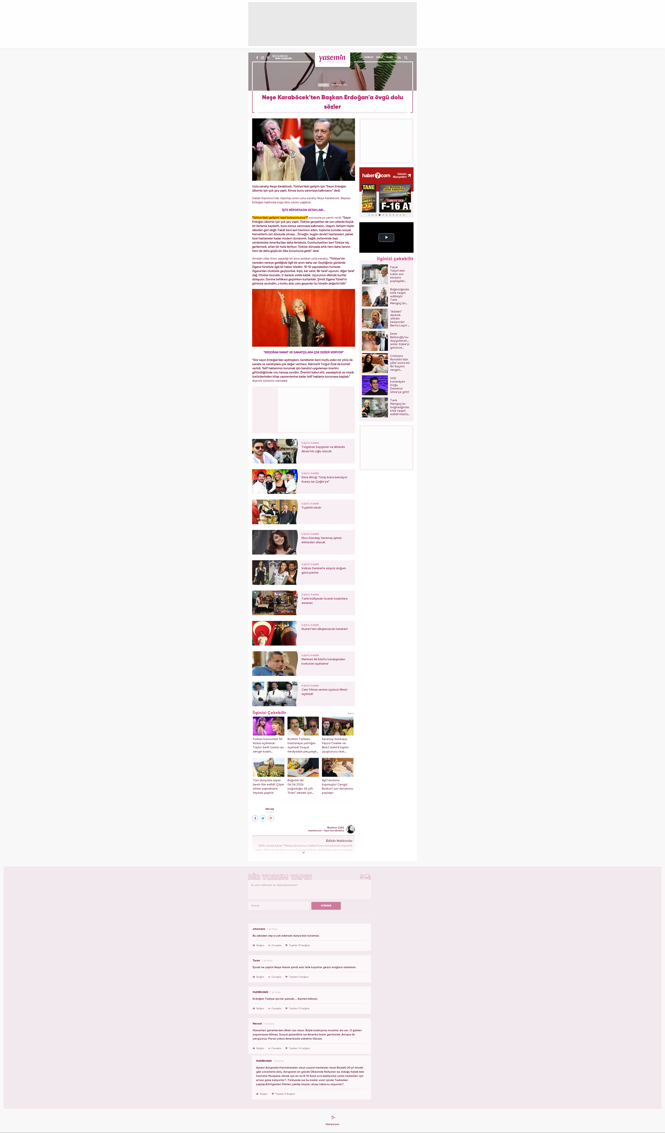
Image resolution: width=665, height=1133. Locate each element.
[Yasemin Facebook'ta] (257, 58)
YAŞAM (389, 57)
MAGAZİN (323, 85)
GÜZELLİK (368, 57)
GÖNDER (326, 906)
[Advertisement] (304, 409)
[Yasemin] (332, 60)
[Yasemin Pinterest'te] (268, 58)
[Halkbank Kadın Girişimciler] (282, 58)
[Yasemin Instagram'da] (262, 58)
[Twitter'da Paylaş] (263, 818)
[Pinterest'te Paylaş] (271, 818)
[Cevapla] (274, 945)
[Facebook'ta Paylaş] (255, 818)
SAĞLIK (379, 57)
